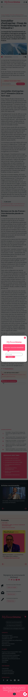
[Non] (26, 691)
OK (14, 694)
